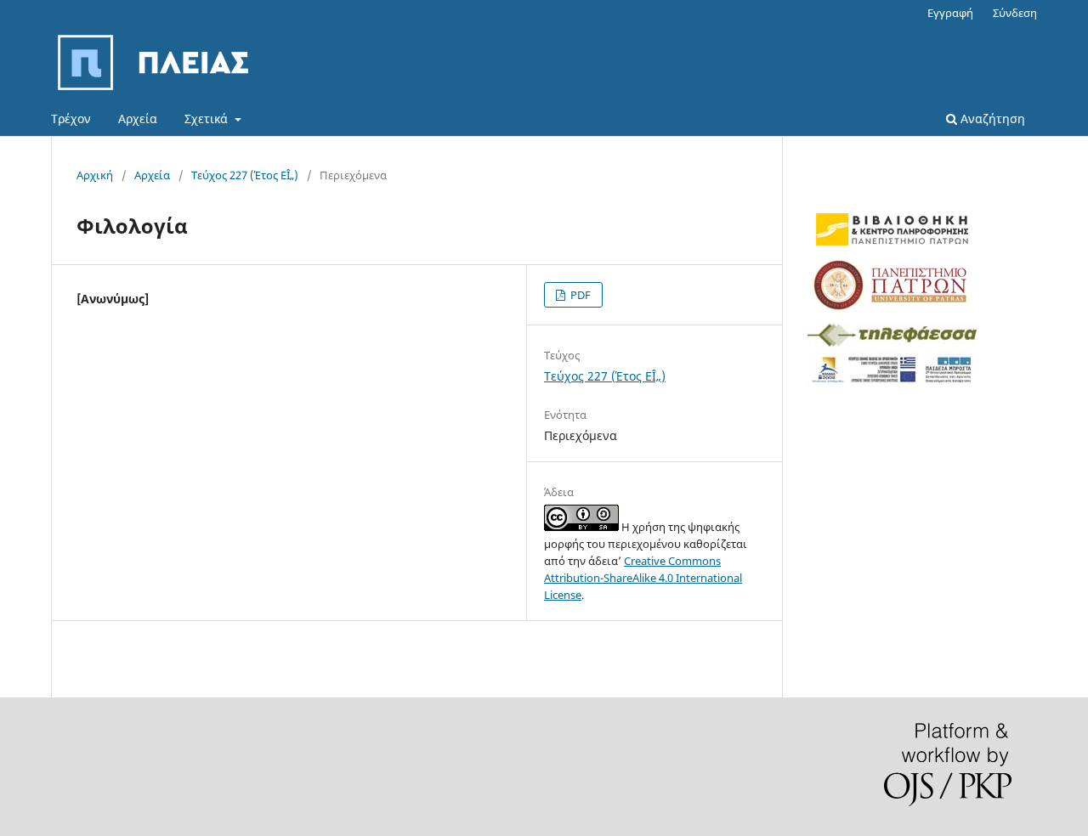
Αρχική (94, 175)
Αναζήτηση (991, 118)
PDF (579, 294)
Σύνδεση (1015, 12)
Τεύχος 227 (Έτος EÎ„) (244, 175)
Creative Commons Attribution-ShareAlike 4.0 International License (643, 577)
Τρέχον (71, 118)
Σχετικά (207, 118)
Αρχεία (137, 118)
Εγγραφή (950, 12)
